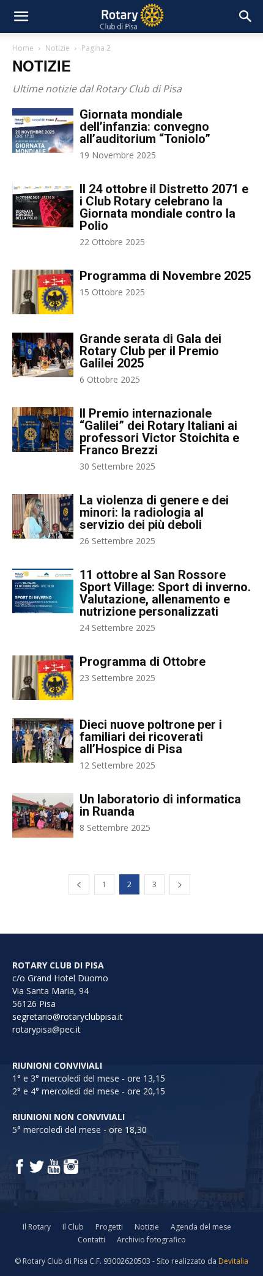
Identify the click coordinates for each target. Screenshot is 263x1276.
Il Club (73, 1227)
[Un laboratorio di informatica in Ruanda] (42, 815)
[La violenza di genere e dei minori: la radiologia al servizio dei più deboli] (42, 516)
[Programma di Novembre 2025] (42, 292)
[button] (20, 16)
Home (23, 48)
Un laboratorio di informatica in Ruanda (160, 805)
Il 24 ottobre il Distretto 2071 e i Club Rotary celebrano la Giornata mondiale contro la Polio (164, 207)
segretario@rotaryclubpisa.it (67, 1016)
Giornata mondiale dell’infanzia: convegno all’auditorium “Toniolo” (145, 126)
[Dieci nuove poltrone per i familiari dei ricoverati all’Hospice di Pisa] (42, 740)
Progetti (109, 1227)
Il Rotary (37, 1227)
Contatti (91, 1239)
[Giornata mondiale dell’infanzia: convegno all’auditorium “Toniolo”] (42, 130)
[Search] (246, 16)
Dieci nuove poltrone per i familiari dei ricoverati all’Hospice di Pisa (151, 736)
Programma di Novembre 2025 (165, 275)
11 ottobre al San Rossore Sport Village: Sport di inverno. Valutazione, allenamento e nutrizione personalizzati (165, 593)
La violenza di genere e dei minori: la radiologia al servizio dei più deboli (154, 512)
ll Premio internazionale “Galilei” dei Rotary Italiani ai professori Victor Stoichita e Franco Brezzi (159, 431)
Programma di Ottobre (143, 661)
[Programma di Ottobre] (42, 677)
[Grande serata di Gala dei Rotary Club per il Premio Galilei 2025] (42, 355)
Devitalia (233, 1261)
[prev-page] (79, 884)
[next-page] (179, 884)
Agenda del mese (201, 1227)
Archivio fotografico (151, 1239)
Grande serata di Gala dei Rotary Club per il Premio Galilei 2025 (150, 351)
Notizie (57, 48)
